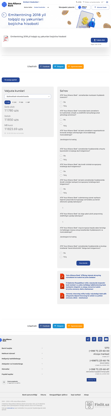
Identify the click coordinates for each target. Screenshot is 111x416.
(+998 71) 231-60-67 (99, 369)
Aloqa (86, 395)
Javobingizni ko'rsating (68, 140)
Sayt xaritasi (76, 395)
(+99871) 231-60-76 (99, 360)
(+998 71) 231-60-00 (99, 351)
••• (48, 7)
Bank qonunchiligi (29, 395)
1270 (107, 348)
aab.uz (11, 5)
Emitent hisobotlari (39, 7)
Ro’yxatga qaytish (11, 80)
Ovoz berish (83, 263)
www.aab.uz (10, 408)
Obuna (43, 395)
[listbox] (27, 96)
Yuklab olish (100, 40)
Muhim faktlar (28, 7)
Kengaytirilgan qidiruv (58, 395)
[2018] (4, 15)
